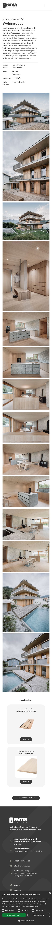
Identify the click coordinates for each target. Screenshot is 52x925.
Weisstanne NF (17, 67)
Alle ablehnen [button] (38, 915)
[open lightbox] (26, 111)
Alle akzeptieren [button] (13, 915)
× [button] (50, 893)
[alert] (26, 908)
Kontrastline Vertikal (18, 65)
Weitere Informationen (31, 906)
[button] (45, 5)
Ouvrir (26, 739)
